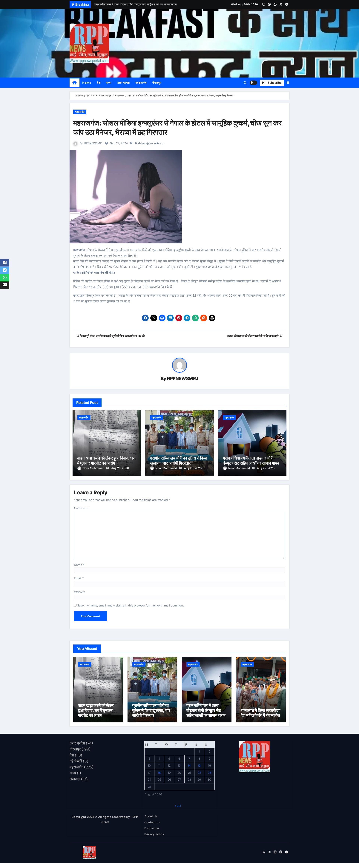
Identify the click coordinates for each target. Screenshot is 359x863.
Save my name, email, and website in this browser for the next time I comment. (130, 605)
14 (189, 766)
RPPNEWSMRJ (93, 143)
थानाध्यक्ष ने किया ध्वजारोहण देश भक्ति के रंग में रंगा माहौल (260, 713)
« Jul (178, 806)
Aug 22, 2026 (265, 468)
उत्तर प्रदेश (123, 83)
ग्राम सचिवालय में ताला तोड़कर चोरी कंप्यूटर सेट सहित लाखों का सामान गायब (251, 460)
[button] (287, 82)
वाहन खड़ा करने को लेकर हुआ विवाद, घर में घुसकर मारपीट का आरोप (106, 460)
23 (209, 773)
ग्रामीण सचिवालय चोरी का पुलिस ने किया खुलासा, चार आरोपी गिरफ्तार (178, 460)
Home (86, 83)
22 (199, 773)
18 (159, 773)
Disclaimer (151, 828)
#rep (160, 143)
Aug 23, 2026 (120, 468)
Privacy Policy (154, 834)
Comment (82, 508)
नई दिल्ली (76, 761)
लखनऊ (75, 779)
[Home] (74, 82)
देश (98, 83)
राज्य (108, 83)
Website (79, 592)
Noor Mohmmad (94, 468)
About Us (150, 816)
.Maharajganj (145, 143)
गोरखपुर (156, 83)
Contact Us (152, 822)
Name (79, 565)
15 (199, 766)
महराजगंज (141, 83)
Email (79, 578)
